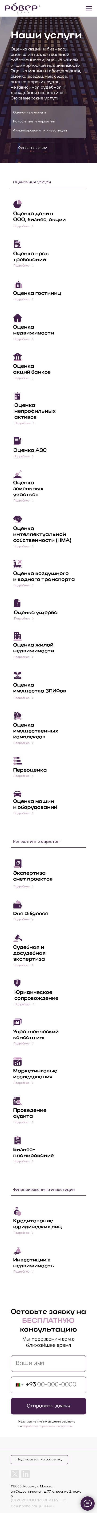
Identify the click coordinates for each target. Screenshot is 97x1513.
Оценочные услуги (29, 112)
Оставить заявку (32, 148)
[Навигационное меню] (89, 8)
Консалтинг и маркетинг (34, 121)
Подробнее (21, 339)
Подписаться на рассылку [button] (39, 1459)
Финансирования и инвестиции (40, 130)
